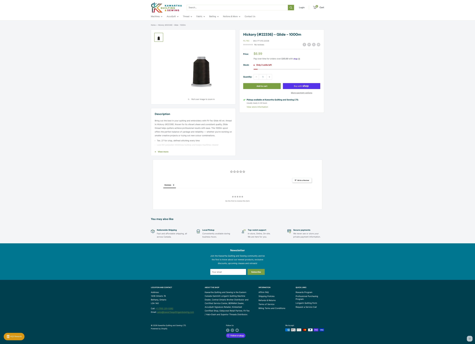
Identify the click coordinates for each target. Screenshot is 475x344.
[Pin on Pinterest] (309, 44)
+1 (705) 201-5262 (164, 308)
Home (153, 25)
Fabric (199, 16)
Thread (186, 16)
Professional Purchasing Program (307, 297)
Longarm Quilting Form (306, 303)
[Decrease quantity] (256, 76)
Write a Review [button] (303, 180)
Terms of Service (266, 304)
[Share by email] (318, 44)
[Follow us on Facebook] (227, 330)
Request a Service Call (306, 307)
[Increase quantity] (269, 76)
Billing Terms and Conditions (272, 308)
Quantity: (247, 77)
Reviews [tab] (168, 185)
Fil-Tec (246, 41)
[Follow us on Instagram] (232, 330)
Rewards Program (304, 292)
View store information (257, 107)
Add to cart (262, 86)
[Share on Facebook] (304, 44)
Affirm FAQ (264, 292)
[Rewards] (14, 336)
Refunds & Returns (267, 300)
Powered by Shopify (159, 329)
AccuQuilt (171, 16)
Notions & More (230, 16)
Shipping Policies (266, 296)
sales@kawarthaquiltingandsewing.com (175, 312)
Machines (155, 16)
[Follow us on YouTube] (237, 330)
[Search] (291, 7)
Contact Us (250, 16)
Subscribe (256, 272)
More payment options (301, 93)
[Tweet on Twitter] (314, 44)
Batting (212, 16)
